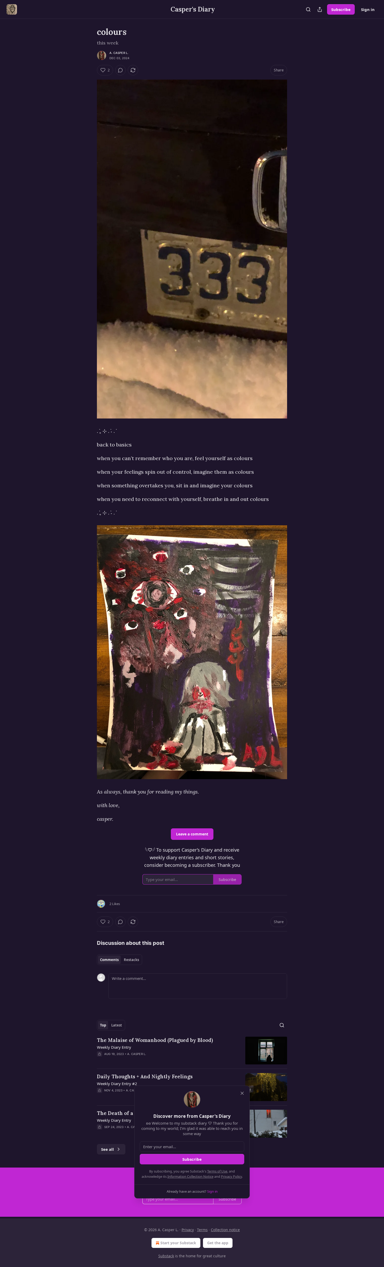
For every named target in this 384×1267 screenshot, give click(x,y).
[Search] (308, 9)
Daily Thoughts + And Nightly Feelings (145, 1076)
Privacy (188, 1229)
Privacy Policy (231, 1176)
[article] (192, 1051)
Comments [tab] (109, 959)
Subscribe (341, 9)
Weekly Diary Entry (114, 1047)
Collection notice (225, 1229)
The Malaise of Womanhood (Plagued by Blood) (155, 1040)
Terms (202, 1229)
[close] (242, 1093)
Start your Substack (178, 1242)
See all (107, 1149)
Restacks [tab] (131, 959)
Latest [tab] (116, 1025)
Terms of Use (217, 1171)
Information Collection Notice (190, 1176)
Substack (166, 1255)
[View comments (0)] (120, 70)
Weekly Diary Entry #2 (117, 1083)
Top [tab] (103, 1025)
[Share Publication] (320, 9)
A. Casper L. (118, 53)
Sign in (368, 9)
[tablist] (119, 960)
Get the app (217, 1242)
